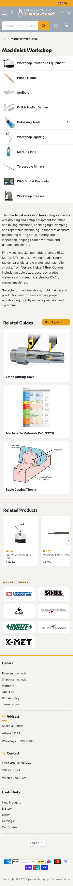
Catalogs (8, 821)
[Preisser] (54, 626)
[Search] (43, 25)
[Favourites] (61, 13)
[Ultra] (54, 611)
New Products (11, 802)
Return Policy (10, 698)
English (34, 842)
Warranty (8, 685)
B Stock (7, 808)
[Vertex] (19, 594)
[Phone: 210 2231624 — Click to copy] (66, 25)
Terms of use (10, 704)
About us (8, 691)
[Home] (5, 38)
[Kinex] (19, 642)
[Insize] (19, 626)
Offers (6, 814)
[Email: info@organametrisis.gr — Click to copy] (55, 25)
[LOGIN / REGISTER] (12, 13)
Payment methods (14, 673)
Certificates (9, 827)
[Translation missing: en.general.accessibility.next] (68, 540)
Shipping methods (14, 679)
